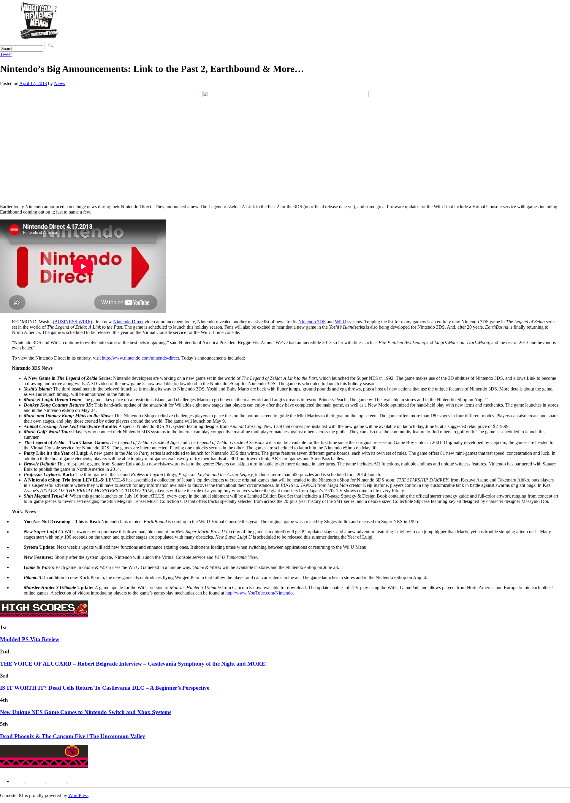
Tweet (6, 54)
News (59, 83)
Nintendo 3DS (312, 321)
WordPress (78, 795)
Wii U (340, 321)
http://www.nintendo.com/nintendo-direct (140, 357)
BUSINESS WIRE (72, 321)
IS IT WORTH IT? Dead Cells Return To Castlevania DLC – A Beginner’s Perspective (104, 688)
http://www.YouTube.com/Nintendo (259, 592)
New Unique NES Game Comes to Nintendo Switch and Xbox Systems (85, 712)
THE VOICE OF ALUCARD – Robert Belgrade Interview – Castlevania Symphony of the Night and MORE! (133, 664)
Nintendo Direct (128, 321)
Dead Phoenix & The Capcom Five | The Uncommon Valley (72, 736)
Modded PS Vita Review (29, 639)
